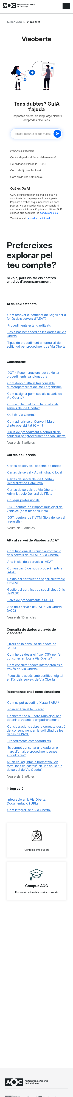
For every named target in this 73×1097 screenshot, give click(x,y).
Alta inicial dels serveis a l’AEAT (30, 562)
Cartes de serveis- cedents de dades (34, 466)
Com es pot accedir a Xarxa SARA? (33, 702)
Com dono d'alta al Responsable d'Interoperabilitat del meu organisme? (34, 385)
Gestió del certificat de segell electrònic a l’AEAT (36, 581)
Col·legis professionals (23, 500)
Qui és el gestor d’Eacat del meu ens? (33, 157)
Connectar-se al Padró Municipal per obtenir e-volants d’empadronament (34, 718)
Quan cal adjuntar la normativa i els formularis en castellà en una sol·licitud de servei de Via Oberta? (34, 766)
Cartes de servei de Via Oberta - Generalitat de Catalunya (30, 481)
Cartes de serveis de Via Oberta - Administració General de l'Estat (31, 491)
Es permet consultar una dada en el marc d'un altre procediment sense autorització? (32, 751)
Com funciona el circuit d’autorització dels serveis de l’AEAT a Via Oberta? (34, 553)
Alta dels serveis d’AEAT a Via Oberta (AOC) (34, 609)
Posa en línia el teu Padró (25, 709)
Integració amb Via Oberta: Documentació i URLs (26, 801)
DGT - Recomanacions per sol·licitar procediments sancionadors (33, 374)
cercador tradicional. (38, 218)
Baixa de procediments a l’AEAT (30, 600)
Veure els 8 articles (21, 442)
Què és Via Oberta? (21, 415)
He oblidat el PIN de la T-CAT (28, 164)
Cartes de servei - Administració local (34, 472)
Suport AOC (14, 21)
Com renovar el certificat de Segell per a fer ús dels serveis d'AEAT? (36, 317)
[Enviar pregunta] (57, 134)
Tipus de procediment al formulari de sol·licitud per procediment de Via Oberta (36, 344)
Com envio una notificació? (26, 177)
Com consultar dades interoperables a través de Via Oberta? (35, 667)
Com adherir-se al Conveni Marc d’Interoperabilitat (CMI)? (31, 423)
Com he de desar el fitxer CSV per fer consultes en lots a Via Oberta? (34, 656)
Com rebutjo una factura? (25, 170)
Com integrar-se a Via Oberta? (29, 810)
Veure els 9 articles (21, 528)
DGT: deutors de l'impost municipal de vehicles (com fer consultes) (35, 509)
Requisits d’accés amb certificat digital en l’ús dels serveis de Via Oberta (35, 677)
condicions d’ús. (49, 213)
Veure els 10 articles (21, 617)
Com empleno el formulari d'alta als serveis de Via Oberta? (32, 406)
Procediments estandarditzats (29, 325)
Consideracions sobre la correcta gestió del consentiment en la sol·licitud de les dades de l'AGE (36, 730)
